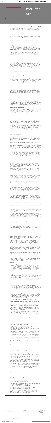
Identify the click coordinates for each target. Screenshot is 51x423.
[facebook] (21, 421)
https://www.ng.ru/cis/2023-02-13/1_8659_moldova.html (28, 305)
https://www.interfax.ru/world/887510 (33, 377)
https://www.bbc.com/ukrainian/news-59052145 (29, 332)
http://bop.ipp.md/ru (16, 357)
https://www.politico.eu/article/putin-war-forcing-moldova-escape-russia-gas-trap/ (27, 338)
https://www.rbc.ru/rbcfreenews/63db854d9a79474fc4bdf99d (28, 364)
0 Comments (18, 418)
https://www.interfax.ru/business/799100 (31, 335)
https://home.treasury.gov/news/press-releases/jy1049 (19, 350)
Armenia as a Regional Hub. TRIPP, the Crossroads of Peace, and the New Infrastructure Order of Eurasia (34, 413)
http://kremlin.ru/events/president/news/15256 (22, 388)
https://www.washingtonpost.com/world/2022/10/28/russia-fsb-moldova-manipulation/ (25, 354)
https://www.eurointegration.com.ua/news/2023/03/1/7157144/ (20, 381)
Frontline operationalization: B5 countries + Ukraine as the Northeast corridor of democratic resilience (42, 412)
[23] (21, 277)
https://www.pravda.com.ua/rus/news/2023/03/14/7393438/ (20, 385)
